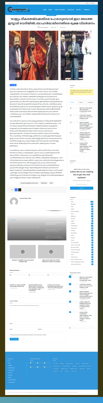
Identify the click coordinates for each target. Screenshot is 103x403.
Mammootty (82, 368)
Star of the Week (60, 10)
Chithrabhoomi (74, 225)
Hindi (72, 214)
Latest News (56, 368)
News (50, 10)
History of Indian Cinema (76, 259)
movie (61, 371)
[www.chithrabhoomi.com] (18, 10)
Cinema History (74, 257)
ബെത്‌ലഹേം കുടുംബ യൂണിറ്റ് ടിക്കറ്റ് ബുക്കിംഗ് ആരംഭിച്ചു (17, 285)
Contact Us (92, 3)
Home (44, 10)
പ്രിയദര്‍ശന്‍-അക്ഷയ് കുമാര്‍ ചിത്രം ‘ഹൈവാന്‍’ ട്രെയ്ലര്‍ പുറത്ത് (85, 116)
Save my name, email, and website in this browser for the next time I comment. (29, 335)
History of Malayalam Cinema (77, 262)
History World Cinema (76, 264)
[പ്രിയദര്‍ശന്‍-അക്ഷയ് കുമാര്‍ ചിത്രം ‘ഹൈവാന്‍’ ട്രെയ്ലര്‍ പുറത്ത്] (74, 117)
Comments (90, 102)
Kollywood (74, 366)
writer (72, 254)
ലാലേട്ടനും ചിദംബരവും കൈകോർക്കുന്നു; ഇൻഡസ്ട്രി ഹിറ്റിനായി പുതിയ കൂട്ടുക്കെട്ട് (55, 286)
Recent (81, 102)
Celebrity (73, 223)
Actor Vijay (55, 363)
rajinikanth (67, 371)
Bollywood (73, 216)
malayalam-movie (64, 368)
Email (11, 329)
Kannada (73, 218)
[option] (36, 225)
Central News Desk (44, 27)
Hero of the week (75, 247)
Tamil (72, 206)
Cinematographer (75, 252)
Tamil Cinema (74, 228)
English (72, 221)
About (87, 3)
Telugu (72, 209)
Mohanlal (44, 183)
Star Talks (71, 10)
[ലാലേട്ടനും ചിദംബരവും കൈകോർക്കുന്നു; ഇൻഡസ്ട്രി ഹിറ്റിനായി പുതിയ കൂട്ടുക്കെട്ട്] (55, 278)
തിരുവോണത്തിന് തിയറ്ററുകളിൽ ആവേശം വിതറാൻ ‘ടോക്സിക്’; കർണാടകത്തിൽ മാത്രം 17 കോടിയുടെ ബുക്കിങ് (86, 125)
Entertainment (56, 366)
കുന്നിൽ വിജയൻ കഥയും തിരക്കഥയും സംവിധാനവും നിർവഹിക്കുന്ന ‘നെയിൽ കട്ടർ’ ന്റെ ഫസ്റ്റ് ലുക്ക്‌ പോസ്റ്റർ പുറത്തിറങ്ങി (36, 287)
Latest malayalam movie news (30, 183)
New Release (74, 233)
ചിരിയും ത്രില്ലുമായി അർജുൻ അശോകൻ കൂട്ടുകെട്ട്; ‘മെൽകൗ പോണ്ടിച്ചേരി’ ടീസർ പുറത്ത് (85, 136)
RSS (52, 183)
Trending (86, 10)
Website (40, 329)
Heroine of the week (75, 250)
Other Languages (75, 211)
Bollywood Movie (69, 363)
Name (11, 323)
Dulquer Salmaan (85, 363)
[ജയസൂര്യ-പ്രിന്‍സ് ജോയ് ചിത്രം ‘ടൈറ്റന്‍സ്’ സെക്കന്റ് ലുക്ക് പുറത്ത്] (74, 110)
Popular (72, 102)
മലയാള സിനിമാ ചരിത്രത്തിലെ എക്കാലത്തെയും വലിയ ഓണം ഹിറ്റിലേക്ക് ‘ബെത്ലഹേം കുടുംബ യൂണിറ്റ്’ (85, 147)
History (78, 10)
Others (72, 240)
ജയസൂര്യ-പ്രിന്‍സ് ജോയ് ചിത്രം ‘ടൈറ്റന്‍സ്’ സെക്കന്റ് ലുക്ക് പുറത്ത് (85, 109)
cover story (77, 363)
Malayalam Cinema (74, 368)
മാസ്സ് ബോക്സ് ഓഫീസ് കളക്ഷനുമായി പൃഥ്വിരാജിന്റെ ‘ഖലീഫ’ (25, 225)
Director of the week (75, 245)
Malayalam (49, 15)
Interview (73, 238)
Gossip (72, 235)
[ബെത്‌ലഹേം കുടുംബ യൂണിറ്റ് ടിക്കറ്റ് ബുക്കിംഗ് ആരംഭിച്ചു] (18, 278)
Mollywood (55, 371)
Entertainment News (66, 366)
